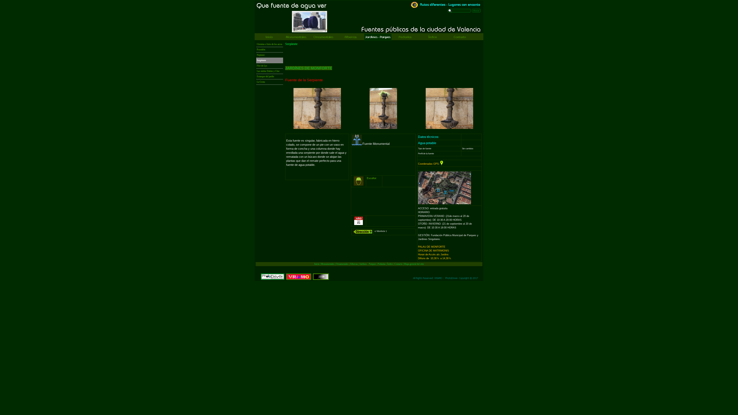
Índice (390, 264)
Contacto (398, 264)
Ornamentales (342, 264)
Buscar (476, 11)
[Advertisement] (383, 56)
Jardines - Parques (367, 264)
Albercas (354, 264)
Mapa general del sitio (414, 264)
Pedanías (382, 264)
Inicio (316, 264)
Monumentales (328, 264)
